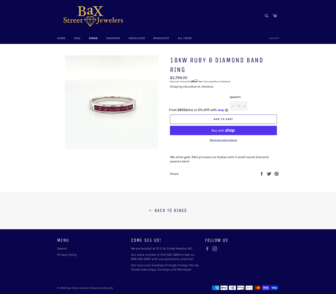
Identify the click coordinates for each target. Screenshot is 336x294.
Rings (93, 38)
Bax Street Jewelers (78, 287)
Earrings (113, 38)
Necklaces (137, 38)
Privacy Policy (67, 254)
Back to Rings (170, 210)
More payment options (223, 140)
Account (274, 38)
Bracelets (161, 38)
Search (62, 248)
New (77, 38)
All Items (185, 38)
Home (61, 38)
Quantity (235, 97)
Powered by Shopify (101, 287)
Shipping (176, 86)
